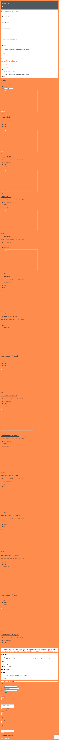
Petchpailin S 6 (6, 117)
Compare (3, 738)
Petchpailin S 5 (6, 157)
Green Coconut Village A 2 (10, 595)
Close (7, 738)
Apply (2, 695)
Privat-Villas (6, 664)
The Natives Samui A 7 (9, 316)
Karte (4, 34)
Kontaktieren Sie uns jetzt (29, 651)
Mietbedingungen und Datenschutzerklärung (17, 49)
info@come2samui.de (8, 678)
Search (2, 697)
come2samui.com (9, 61)
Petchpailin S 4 (6, 197)
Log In (2, 712)
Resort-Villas (6, 28)
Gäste (2, 690)
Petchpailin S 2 (6, 276)
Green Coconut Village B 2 (10, 436)
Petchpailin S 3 (6, 236)
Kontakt (5, 45)
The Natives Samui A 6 (9, 396)
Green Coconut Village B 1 (10, 475)
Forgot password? (5, 710)
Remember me (5, 708)
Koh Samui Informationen (10, 39)
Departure (3, 688)
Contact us (6, 3)
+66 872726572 (6, 2)
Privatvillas (6, 22)
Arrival (2, 686)
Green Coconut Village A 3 (10, 555)
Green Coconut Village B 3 (10, 356)
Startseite (6, 16)
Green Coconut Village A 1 (10, 635)
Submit (2, 732)
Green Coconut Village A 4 (10, 515)
